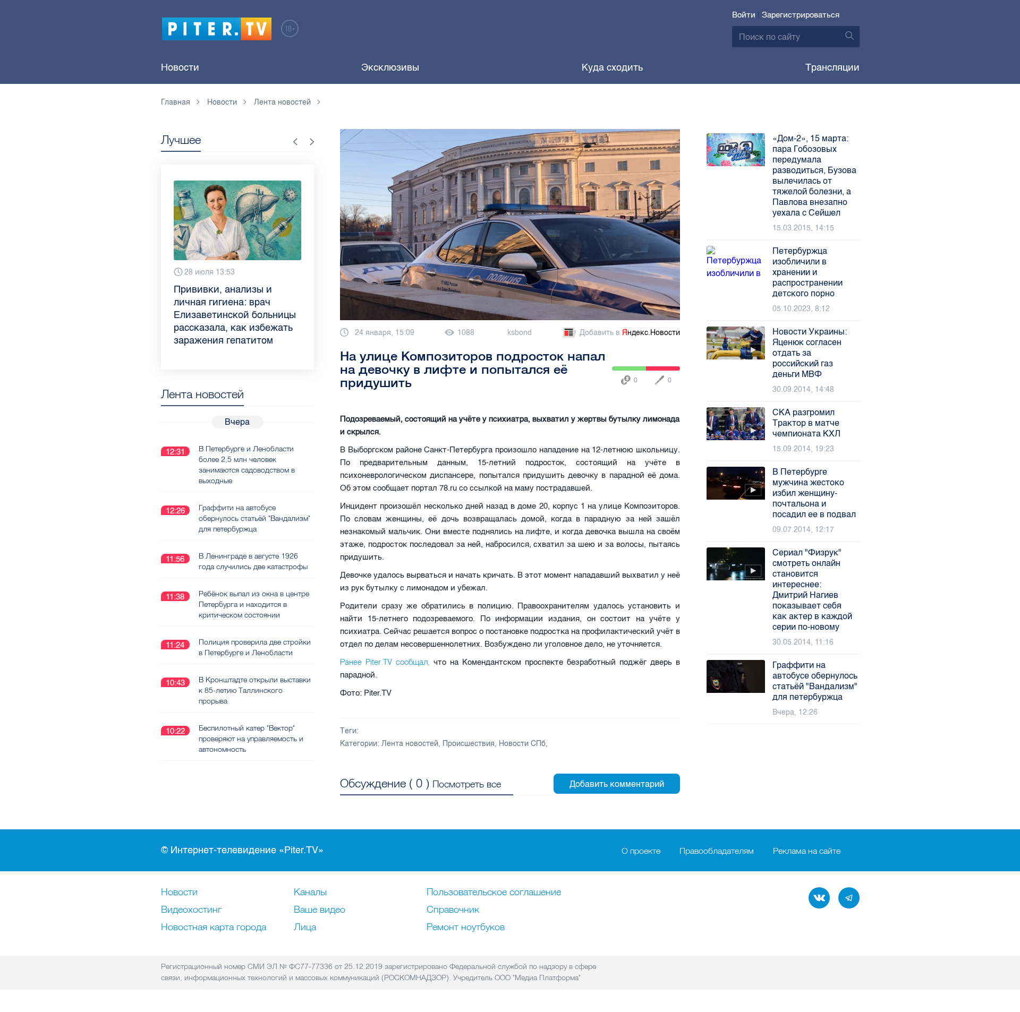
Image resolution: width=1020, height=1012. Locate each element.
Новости (180, 67)
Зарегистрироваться (800, 15)
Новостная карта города (213, 927)
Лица (305, 927)
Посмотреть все (466, 784)
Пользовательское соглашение (494, 892)
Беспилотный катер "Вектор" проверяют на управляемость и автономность (251, 738)
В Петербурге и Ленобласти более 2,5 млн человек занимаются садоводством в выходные (247, 464)
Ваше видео (319, 910)
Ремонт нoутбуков (466, 927)
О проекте (641, 850)
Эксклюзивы (390, 67)
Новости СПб (522, 743)
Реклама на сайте (806, 850)
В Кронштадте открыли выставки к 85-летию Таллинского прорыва (255, 690)
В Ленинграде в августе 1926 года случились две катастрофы (253, 561)
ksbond (519, 332)
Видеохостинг (191, 910)
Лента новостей (409, 743)
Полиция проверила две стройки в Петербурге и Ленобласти (255, 647)
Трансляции (832, 67)
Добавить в (630, 332)
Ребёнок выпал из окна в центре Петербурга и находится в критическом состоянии (254, 604)
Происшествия (469, 743)
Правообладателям (716, 850)
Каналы (310, 892)
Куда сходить (612, 67)
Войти (743, 15)
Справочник (453, 910)
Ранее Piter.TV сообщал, (385, 662)
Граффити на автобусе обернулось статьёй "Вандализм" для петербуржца (254, 518)
